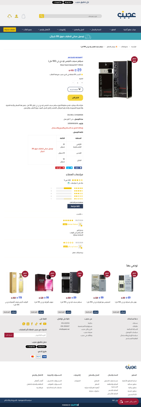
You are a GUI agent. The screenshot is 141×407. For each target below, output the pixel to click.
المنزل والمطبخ (79, 29)
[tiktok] (36, 325)
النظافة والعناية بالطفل (35, 384)
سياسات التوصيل (132, 332)
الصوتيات (77, 381)
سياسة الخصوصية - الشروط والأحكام (18, 400)
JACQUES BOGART (75, 57)
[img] (68, 220)
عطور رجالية (132, 387)
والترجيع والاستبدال (58, 128)
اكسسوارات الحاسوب (54, 381)
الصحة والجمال (96, 29)
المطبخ (96, 381)
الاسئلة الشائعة (132, 329)
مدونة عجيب (88, 332)
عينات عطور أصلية (130, 29)
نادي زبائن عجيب (86, 329)
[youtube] (45, 325)
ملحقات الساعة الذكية (54, 387)
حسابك (135, 323)
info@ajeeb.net (64, 329)
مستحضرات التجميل (111, 381)
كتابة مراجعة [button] (75, 206)
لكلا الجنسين (132, 394)
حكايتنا (90, 323)
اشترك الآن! (9, 335)
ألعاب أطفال (38, 381)
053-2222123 (65, 323)
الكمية (81, 79)
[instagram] (28, 325)
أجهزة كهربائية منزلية (92, 387)
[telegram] (40, 325)
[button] (78, 188)
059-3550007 (65, 326)
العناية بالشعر (113, 390)
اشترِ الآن (123, 312)
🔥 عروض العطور (112, 46)
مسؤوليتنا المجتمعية (85, 326)
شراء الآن (75, 98)
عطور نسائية (132, 384)
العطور (113, 29)
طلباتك (135, 326)
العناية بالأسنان (112, 394)
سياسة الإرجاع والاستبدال (129, 335)
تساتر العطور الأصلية (129, 381)
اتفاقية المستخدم (132, 338)
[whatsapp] (24, 325)
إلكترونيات (61, 29)
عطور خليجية (132, 391)
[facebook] (32, 325)
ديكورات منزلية (94, 391)
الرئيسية (133, 46)
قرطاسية (39, 387)
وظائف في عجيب (86, 335)
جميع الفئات (27, 29)
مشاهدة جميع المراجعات (76, 202)
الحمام (97, 384)
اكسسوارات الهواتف (55, 384)
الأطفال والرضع (44, 29)
